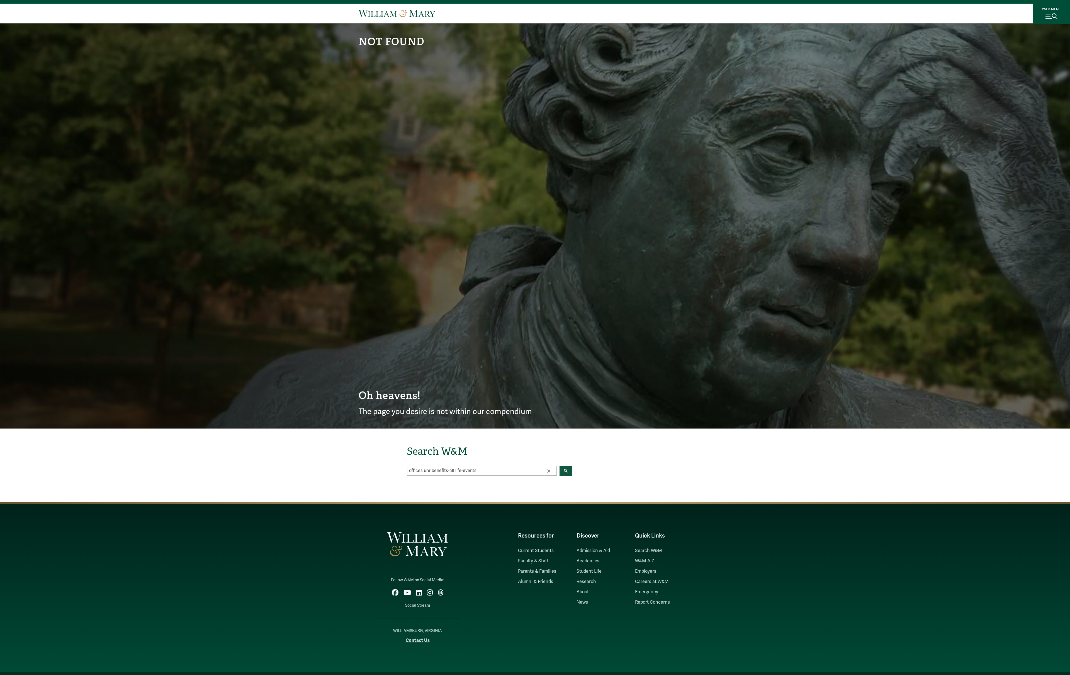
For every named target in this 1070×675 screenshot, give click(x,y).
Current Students (536, 550)
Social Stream (417, 605)
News (582, 602)
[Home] (397, 13)
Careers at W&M (652, 581)
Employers (645, 571)
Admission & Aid (593, 550)
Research (586, 581)
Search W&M (648, 550)
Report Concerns (652, 602)
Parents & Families (537, 571)
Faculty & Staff (533, 561)
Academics (588, 561)
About (583, 592)
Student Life (589, 571)
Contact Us (418, 640)
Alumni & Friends (535, 581)
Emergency (646, 592)
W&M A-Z (644, 561)
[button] (548, 470)
